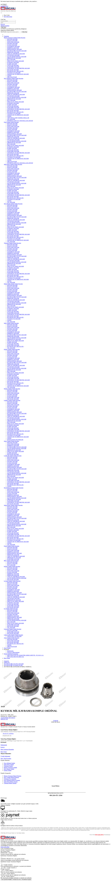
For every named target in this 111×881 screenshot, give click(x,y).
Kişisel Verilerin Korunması (11, 653)
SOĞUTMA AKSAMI (13, 42)
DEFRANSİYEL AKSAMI (14, 49)
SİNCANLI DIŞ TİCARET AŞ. (15, 656)
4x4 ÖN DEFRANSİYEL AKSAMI (16, 56)
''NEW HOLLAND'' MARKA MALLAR (18, 117)
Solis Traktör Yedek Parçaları (11, 323)
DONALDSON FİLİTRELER (15, 439)
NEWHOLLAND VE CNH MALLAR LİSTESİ (20, 120)
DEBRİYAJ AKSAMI (13, 48)
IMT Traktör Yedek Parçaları (11, 560)
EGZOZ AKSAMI (12, 45)
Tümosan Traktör (8, 766)
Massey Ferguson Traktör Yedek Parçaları (14, 37)
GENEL (9, 75)
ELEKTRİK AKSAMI (13, 66)
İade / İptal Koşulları (6, 758)
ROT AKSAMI (11, 59)
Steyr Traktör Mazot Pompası (11, 777)
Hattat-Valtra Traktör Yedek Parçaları (13, 284)
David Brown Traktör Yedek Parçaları (13, 487)
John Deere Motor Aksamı (10, 781)
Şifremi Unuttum (5, 25)
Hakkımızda (10, 651)
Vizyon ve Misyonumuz (13, 652)
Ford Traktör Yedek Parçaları (11, 122)
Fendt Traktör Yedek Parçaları (11, 546)
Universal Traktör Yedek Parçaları (12, 629)
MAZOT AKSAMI (12, 40)
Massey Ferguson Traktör (10, 767)
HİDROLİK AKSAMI (13, 52)
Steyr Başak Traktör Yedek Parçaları (13, 203)
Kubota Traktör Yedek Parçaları (12, 566)
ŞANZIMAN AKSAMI (13, 46)
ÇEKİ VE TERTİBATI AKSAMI (16, 53)
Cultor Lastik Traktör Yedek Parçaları (13, 635)
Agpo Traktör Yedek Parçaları (11, 637)
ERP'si (102, 834)
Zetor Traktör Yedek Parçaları (11, 441)
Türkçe (4, 4)
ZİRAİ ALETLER (12, 77)
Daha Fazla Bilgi (5, 847)
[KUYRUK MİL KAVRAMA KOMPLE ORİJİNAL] (33, 707)
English (3, 6)
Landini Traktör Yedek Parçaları (12, 400)
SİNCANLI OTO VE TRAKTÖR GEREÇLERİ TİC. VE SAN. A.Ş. (25, 655)
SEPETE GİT (4, 719)
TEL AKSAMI (11, 119)
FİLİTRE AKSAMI (12, 43)
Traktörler (6, 36)
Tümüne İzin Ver (17, 879)
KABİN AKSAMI (12, 64)
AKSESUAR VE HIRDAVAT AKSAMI (18, 74)
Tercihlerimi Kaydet (26, 879)
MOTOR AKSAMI (12, 39)
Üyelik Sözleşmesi (5, 756)
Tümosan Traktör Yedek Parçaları (12, 243)
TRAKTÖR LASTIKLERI (14, 636)
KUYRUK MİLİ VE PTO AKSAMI (16, 50)
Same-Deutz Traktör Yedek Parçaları (13, 505)
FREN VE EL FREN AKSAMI (15, 61)
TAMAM (55, 720)
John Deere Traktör (9, 764)
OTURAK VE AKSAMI (13, 72)
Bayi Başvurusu (8, 16)
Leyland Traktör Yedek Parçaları (12, 581)
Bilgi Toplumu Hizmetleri (7, 749)
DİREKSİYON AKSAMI (14, 58)
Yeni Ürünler (7, 648)
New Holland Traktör (9, 763)
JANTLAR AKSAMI (13, 65)
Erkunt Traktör (7, 770)
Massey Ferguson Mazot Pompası (12, 776)
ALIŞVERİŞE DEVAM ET (8, 717)
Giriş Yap (24, 32)
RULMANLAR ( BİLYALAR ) (15, 71)
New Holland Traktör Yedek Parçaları (13, 78)
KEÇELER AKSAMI (13, 69)
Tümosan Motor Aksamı (10, 783)
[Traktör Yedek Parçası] (8, 9)
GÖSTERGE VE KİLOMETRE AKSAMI (18, 68)
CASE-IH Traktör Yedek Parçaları (12, 455)
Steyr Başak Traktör (9, 769)
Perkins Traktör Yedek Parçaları (12, 388)
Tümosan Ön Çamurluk (10, 779)
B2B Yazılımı (98, 834)
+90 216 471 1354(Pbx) (8, 733)
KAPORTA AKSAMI (13, 62)
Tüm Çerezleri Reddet (6, 879)
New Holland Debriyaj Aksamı (12, 780)
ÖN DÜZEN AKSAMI (13, 55)
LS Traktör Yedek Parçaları (11, 608)
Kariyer (3, 747)
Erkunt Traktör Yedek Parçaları (12, 349)
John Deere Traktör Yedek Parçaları (13, 164)
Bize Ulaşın (7, 658)
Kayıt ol (3, 24)
